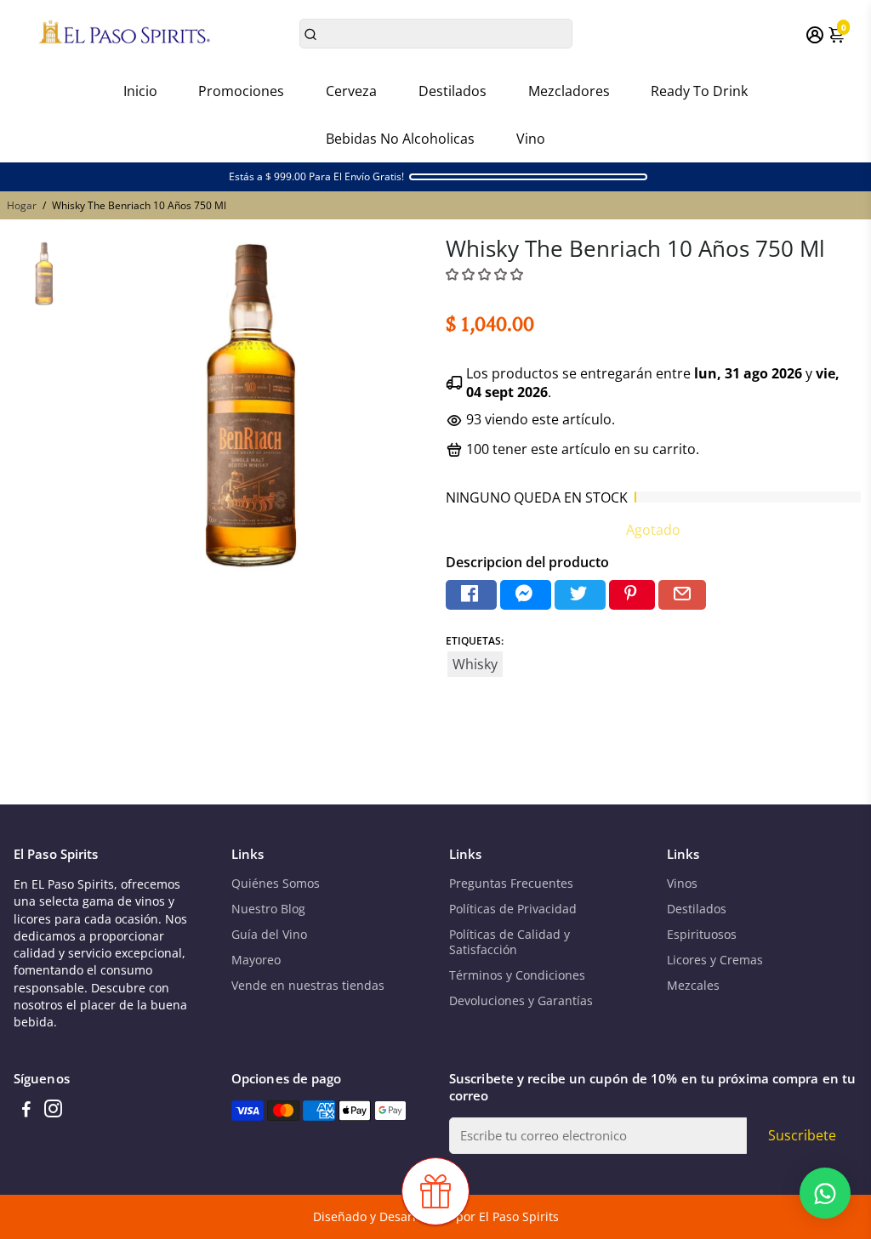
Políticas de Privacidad (513, 909)
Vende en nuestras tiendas (307, 985)
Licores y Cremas (715, 960)
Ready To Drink (699, 91)
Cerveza (351, 91)
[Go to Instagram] (53, 1110)
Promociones (241, 91)
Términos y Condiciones (517, 975)
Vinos (682, 883)
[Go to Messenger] (525, 595)
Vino (530, 138)
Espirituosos (702, 934)
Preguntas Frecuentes (511, 883)
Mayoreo (256, 960)
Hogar (22, 205)
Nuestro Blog (268, 909)
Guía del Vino (269, 934)
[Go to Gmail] (682, 595)
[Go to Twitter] (580, 595)
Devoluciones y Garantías (521, 1001)
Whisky (475, 664)
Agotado (653, 529)
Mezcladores (569, 91)
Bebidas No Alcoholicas (400, 138)
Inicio (140, 91)
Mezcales (693, 985)
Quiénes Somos (275, 883)
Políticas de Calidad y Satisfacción (509, 942)
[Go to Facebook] (471, 595)
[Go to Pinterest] (632, 595)
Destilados (452, 91)
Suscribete (802, 1135)
